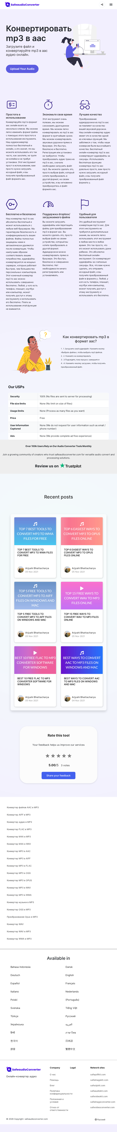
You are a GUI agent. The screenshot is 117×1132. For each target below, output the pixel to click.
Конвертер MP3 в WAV (19, 887)
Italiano (15, 991)
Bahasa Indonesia (20, 966)
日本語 (69, 1040)
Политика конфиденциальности (58, 1092)
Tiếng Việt (71, 1007)
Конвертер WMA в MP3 (19, 938)
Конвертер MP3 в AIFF (18, 858)
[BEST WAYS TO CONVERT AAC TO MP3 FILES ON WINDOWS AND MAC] (82, 660)
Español (15, 983)
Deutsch (15, 975)
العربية (69, 1024)
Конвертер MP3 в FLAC (19, 865)
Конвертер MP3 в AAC (18, 851)
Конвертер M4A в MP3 (19, 836)
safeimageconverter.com (98, 1102)
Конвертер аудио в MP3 (19, 822)
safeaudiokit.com (98, 1091)
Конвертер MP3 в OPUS (19, 880)
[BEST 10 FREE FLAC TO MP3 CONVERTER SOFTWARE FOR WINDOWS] (35, 660)
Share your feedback (58, 775)
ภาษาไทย (71, 1032)
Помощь (54, 1080)
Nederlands (72, 991)
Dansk (69, 966)
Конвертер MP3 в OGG (19, 873)
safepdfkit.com (98, 1074)
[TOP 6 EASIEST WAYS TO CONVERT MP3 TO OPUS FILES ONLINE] (82, 531)
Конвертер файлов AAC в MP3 (23, 807)
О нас (53, 1074)
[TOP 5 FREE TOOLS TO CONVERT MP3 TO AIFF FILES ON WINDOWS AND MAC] (35, 596)
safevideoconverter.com (98, 1107)
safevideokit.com (98, 1096)
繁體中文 (70, 1049)
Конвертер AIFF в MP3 (18, 814)
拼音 (13, 1049)
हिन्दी (13, 1032)
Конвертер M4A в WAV (19, 844)
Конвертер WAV (15, 924)
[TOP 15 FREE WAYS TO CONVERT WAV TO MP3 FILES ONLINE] (82, 596)
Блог (52, 1085)
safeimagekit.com (98, 1080)
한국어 (14, 1040)
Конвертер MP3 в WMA (19, 895)
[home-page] (22, 4)
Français (70, 983)
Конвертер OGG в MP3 (19, 909)
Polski (14, 999)
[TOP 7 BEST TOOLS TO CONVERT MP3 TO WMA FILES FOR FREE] (35, 531)
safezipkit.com (97, 1085)
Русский (71, 1016)
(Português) (72, 999)
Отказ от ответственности (58, 1108)
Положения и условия (57, 1100)
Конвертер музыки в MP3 (20, 902)
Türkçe (14, 1016)
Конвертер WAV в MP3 (19, 931)
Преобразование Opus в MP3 (22, 917)
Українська (17, 1024)
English (70, 975)
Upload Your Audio (22, 68)
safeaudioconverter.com (36, 1119)
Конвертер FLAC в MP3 (19, 829)
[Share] (102, 5)
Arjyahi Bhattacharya (37, 568)
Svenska (15, 1007)
